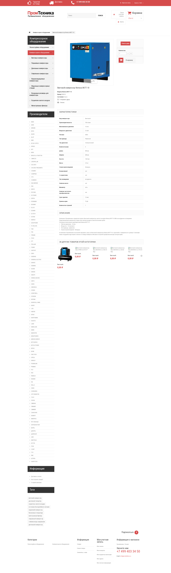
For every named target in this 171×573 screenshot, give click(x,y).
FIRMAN (33, 235)
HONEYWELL (34, 293)
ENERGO (33, 220)
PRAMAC (33, 366)
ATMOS (33, 146)
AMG (32, 140)
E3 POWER (33, 195)
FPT (32, 241)
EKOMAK (33, 204)
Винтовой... (60, 264)
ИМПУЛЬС (34, 440)
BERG (32, 152)
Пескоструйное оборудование (36, 544)
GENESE (33, 262)
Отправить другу (65, 99)
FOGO (32, 238)
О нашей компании (36, 482)
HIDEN (32, 284)
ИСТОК (33, 443)
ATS (32, 149)
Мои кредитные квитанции (104, 554)
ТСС (32, 452)
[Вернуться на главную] (29, 32)
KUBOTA (33, 320)
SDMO (32, 388)
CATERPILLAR (34, 161)
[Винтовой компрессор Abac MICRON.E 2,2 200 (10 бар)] (100, 249)
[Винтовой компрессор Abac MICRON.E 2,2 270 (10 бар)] (135, 249)
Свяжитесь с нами (82, 552)
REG (32, 373)
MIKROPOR (34, 333)
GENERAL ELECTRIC (36, 259)
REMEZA (33, 376)
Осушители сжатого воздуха (40, 100)
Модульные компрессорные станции (39, 87)
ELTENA (33, 216)
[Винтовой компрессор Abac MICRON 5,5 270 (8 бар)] (65, 254)
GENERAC (33, 256)
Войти (122, 22)
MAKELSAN (34, 327)
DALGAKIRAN (34, 183)
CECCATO (33, 164)
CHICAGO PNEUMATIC (37, 167)
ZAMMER (33, 409)
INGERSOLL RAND (35, 302)
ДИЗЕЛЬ (33, 431)
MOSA (32, 348)
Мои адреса (100, 558)
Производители (38, 114)
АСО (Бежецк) (34, 421)
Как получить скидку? (37, 479)
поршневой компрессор (36, 510)
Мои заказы (100, 546)
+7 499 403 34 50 (83, 2)
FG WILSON (34, 226)
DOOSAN (33, 192)
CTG (32, 177)
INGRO (33, 305)
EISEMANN (34, 201)
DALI (32, 186)
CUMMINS (34, 180)
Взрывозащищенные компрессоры (37, 80)
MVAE (32, 351)
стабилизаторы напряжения (37, 521)
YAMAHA (33, 403)
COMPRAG (34, 174)
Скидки (79, 544)
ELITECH (33, 213)
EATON (33, 198)
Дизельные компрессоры (39, 68)
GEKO (32, 253)
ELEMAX (33, 210)
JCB (32, 308)
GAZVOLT (33, 250)
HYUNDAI (33, 296)
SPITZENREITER (35, 394)
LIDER (32, 324)
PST (32, 369)
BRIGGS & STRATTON (36, 155)
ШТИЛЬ (33, 458)
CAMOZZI (33, 158)
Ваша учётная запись (121, 14)
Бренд (59, 94)
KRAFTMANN (34, 317)
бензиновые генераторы (36, 513)
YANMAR (33, 406)
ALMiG (33, 134)
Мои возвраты (101, 550)
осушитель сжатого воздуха (37, 504)
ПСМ (32, 446)
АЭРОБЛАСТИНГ (35, 425)
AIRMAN (33, 128)
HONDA (33, 290)
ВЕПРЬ (33, 428)
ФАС (32, 455)
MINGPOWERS (34, 336)
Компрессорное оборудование (41, 32)
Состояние (60, 97)
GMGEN (33, 272)
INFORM (33, 299)
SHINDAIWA (34, 391)
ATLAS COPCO (35, 143)
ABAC (32, 122)
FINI (32, 232)
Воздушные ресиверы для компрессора (38, 94)
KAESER (33, 311)
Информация (37, 468)
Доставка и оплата (36, 476)
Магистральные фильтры (39, 106)
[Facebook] (136, 532)
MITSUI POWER (35, 345)
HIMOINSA (34, 287)
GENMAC (33, 265)
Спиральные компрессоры (39, 74)
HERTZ (33, 281)
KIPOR (32, 314)
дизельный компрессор (36, 524)
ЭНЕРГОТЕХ (34, 461)
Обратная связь (126, 3)
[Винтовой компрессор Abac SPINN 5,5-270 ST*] (83, 248)
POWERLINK (34, 363)
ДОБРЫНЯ (34, 434)
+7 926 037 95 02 (82, 4)
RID (32, 382)
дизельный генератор (35, 501)
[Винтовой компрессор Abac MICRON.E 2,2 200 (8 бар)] (118, 249)
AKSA (32, 131)
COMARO (33, 171)
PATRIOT (33, 360)
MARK (32, 330)
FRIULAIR (33, 244)
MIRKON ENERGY (35, 339)
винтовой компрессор (35, 498)
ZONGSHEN (34, 412)
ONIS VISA (33, 354)
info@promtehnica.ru (125, 556)
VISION (33, 400)
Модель (59, 91)
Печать (62, 102)
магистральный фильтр (35, 516)
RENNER (33, 379)
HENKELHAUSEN (35, 278)
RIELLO (33, 385)
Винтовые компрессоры (39, 58)
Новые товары (81, 548)
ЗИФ (32, 437)
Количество (122, 50)
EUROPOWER (34, 223)
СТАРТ (33, 449)
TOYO (32, 397)
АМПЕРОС (34, 418)
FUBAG (33, 247)
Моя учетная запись (102, 540)
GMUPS (33, 275)
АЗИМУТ (33, 415)
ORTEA (33, 357)
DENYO (33, 189)
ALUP (32, 137)
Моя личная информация (104, 563)
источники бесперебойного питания (39, 507)
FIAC (32, 229)
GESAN (33, 268)
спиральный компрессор (36, 519)
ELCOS (33, 207)
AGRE (32, 125)
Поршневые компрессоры (39, 63)
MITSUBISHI (34, 342)
